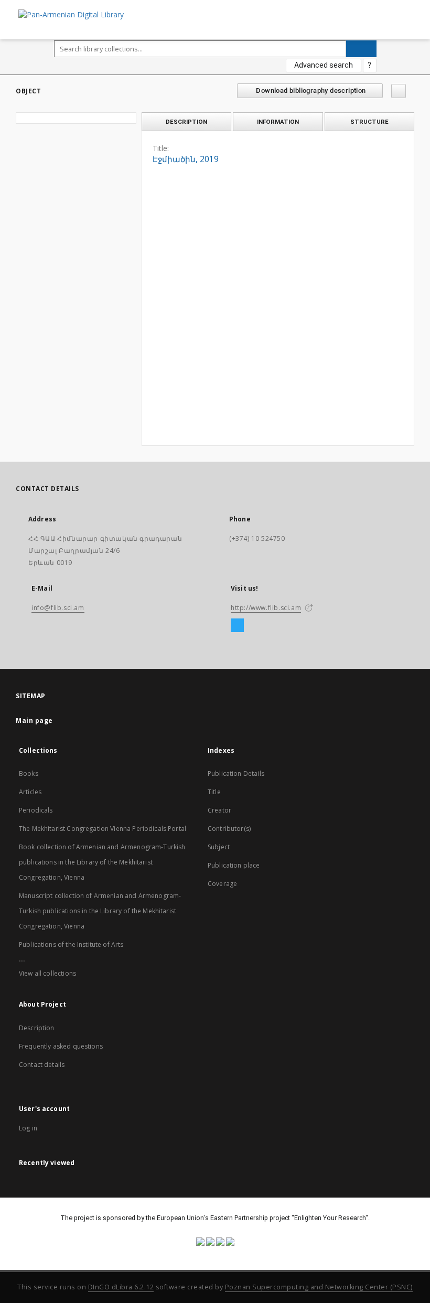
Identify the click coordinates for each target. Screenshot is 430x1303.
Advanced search (323, 65)
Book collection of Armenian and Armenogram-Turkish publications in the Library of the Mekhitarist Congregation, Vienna (102, 862)
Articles (30, 791)
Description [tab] (186, 121)
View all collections (47, 973)
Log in (28, 1128)
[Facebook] (237, 626)
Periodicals (36, 810)
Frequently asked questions (61, 1046)
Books (28, 773)
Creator (219, 810)
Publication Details (236, 773)
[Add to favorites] (398, 91)
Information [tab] (278, 121)
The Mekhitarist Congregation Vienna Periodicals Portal (102, 828)
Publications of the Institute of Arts (71, 944)
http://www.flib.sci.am (266, 607)
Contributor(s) (229, 828)
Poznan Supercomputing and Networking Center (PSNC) (319, 1287)
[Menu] (417, 8)
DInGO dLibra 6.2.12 (121, 1287)
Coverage (222, 883)
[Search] (361, 48)
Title (214, 791)
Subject (219, 846)
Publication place (234, 865)
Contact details (41, 1064)
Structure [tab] (369, 121)
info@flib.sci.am (57, 607)
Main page (34, 720)
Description (37, 1027)
